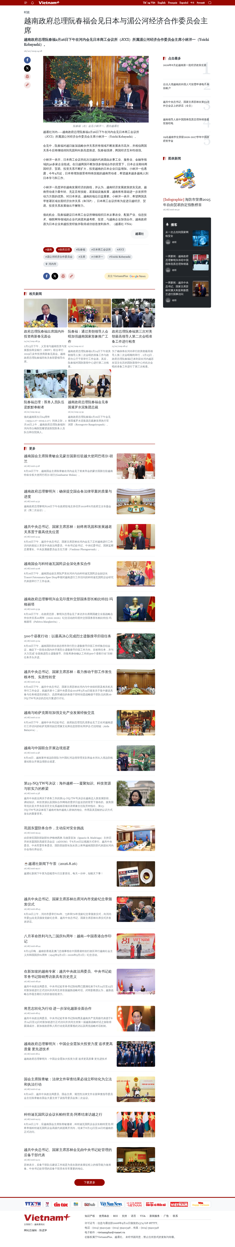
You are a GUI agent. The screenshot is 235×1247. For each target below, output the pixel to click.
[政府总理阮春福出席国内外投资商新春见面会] (45, 313)
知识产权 (90, 1215)
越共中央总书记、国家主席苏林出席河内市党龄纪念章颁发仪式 (68, 901)
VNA (142, 1215)
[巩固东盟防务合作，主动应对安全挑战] (136, 838)
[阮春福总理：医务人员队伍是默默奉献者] (45, 383)
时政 (27, 12)
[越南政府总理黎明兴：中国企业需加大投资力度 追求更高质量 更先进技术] (136, 1054)
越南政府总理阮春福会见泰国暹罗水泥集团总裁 (88, 404)
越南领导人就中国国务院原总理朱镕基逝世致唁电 (186, 121)
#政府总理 (64, 249)
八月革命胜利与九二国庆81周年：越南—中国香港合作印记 (67, 938)
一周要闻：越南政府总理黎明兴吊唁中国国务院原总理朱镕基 (176, 260)
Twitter (27, 68)
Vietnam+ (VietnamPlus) (49, 2)
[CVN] (134, 1204)
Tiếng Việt (149, 2)
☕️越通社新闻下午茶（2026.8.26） (51, 864)
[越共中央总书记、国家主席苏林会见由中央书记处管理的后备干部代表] (136, 1160)
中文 (192, 3)
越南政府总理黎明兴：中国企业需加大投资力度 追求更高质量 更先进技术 (68, 1046)
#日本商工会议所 (101, 249)
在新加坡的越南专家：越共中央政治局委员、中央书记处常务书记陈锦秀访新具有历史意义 (68, 974)
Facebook (27, 60)
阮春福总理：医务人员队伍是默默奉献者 (44, 404)
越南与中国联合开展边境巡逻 (47, 748)
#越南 (48, 249)
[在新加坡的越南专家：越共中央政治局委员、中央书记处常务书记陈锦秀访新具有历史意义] (136, 981)
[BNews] (76, 1204)
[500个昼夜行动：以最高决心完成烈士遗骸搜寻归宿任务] (136, 646)
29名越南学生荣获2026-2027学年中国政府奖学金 (186, 139)
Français (172, 2)
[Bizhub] (89, 1204)
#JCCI (120, 249)
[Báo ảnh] (179, 1204)
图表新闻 (174, 158)
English (162, 2)
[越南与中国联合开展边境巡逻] (136, 758)
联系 (175, 1215)
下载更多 (89, 1182)
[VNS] (111, 1204)
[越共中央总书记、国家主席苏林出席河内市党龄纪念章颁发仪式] (136, 909)
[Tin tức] (61, 1204)
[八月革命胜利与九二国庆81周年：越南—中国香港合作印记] (136, 946)
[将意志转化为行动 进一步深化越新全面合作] (136, 1018)
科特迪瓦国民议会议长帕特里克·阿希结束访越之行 (63, 1114)
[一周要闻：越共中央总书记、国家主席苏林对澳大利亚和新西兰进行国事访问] (201, 289)
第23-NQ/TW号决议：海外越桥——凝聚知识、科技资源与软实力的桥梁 (67, 786)
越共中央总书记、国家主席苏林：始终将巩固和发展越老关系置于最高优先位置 (68, 529)
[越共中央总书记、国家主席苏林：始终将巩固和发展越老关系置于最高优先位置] (136, 537)
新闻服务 (154, 1215)
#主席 (81, 256)
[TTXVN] (33, 1204)
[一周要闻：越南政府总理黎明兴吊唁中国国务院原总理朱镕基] (201, 262)
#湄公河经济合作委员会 (58, 256)
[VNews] (47, 1204)
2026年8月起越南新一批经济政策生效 (184, 65)
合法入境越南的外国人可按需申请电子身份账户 (186, 86)
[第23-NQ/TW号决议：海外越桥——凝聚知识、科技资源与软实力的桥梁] (136, 793)
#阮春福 (80, 249)
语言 (133, 1215)
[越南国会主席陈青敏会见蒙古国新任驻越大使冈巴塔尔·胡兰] (136, 466)
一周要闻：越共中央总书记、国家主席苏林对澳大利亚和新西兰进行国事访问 (176, 288)
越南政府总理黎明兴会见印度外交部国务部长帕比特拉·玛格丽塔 (68, 601)
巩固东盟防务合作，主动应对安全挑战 (54, 828)
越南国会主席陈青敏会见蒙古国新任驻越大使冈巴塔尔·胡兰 (68, 458)
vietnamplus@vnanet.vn (111, 1232)
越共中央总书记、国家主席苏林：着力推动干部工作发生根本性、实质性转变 (68, 674)
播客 (174, 224)
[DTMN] (156, 1204)
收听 (174, 242)
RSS (115, 1215)
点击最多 (174, 58)
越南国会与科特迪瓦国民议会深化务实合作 (57, 564)
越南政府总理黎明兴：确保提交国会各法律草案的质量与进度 (68, 494)
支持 (124, 1215)
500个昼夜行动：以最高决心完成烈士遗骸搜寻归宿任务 (67, 636)
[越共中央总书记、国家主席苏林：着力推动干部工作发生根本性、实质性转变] (136, 682)
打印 (27, 76)
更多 (32, 448)
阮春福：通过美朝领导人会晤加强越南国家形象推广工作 (88, 336)
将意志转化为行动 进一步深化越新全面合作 (58, 1008)
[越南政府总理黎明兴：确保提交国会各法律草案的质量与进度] (136, 501)
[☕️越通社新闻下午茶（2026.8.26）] (136, 874)
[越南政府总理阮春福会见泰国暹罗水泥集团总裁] (89, 383)
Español (184, 2)
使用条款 (104, 1215)
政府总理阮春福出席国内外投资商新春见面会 (44, 334)
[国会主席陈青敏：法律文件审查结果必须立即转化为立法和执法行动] (136, 1089)
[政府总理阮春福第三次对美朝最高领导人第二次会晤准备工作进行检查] (133, 313)
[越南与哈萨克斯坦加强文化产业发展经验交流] (136, 723)
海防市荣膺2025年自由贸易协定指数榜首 (187, 202)
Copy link (27, 85)
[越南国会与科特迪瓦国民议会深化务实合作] (136, 574)
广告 (166, 1215)
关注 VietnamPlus (118, 276)
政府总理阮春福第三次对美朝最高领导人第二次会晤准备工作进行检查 (132, 336)
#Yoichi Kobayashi (119, 256)
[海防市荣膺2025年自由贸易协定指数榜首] (187, 179)
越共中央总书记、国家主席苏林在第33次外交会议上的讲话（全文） (186, 103)
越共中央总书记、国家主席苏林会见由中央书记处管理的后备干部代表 (68, 1152)
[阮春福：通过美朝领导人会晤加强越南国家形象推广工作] (89, 313)
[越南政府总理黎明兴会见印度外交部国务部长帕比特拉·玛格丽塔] (136, 609)
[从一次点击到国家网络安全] (201, 238)
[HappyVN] (201, 1204)
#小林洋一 (97, 256)
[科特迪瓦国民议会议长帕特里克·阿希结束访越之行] (136, 1124)
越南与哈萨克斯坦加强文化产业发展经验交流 (59, 713)
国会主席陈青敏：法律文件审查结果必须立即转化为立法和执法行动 (68, 1081)
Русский (201, 3)
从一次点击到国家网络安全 (176, 234)
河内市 (52, 263)
